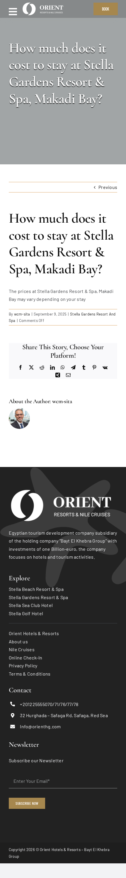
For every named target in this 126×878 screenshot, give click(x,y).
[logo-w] (44, 3)
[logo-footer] (63, 489)
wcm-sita (22, 314)
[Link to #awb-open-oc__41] (13, 11)
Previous (107, 187)
